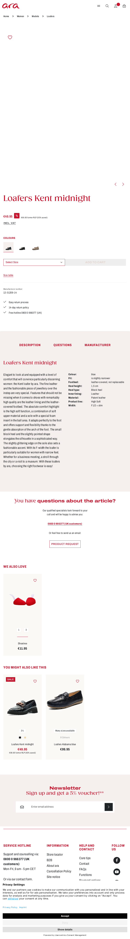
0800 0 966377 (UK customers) (65, 523)
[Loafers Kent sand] (35, 247)
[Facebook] (116, 860)
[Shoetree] (22, 599)
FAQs (82, 869)
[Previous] (115, 184)
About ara (53, 865)
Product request (65, 544)
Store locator (55, 854)
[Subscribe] (109, 807)
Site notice (53, 877)
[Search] (107, 6)
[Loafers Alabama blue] (65, 700)
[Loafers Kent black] (22, 247)
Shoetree (22, 643)
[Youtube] (116, 871)
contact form (24, 879)
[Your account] (115, 6)
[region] (65, 106)
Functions (85, 875)
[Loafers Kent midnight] (8, 247)
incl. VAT (10, 223)
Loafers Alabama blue (65, 744)
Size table (8, 275)
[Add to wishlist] (10, 37)
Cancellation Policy (59, 871)
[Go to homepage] (10, 5)
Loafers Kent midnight (22, 744)
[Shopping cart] (124, 6)
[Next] (122, 184)
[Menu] (98, 6)
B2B (49, 860)
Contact (84, 863)
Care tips (85, 858)
